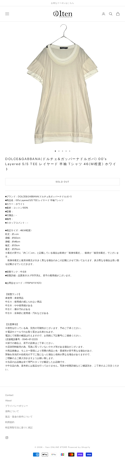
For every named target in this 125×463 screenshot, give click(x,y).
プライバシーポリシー (16, 405)
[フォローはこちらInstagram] (6, 437)
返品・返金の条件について (19, 416)
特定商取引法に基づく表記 (19, 427)
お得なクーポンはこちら (62, 3)
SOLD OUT (62, 181)
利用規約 (9, 422)
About (8, 400)
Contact (9, 395)
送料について (12, 411)
